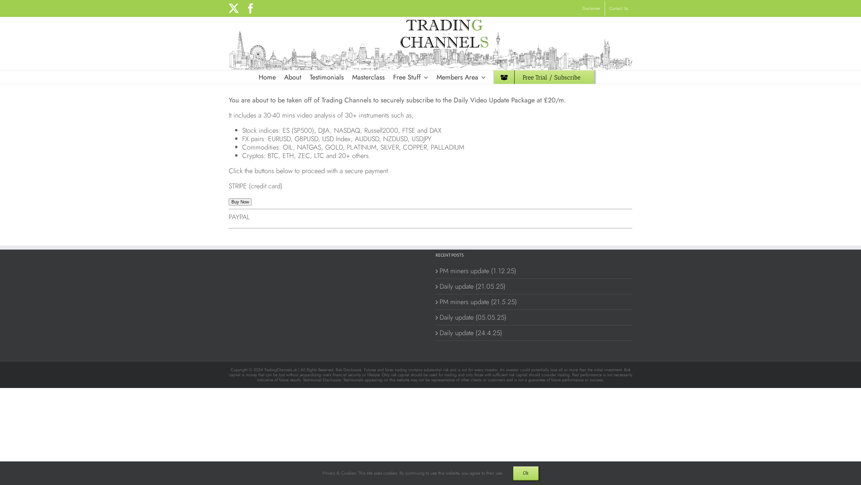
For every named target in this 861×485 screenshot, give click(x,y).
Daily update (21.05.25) (473, 286)
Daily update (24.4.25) (471, 333)
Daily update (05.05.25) (473, 317)
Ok (526, 473)
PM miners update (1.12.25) (478, 271)
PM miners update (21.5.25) (478, 302)
